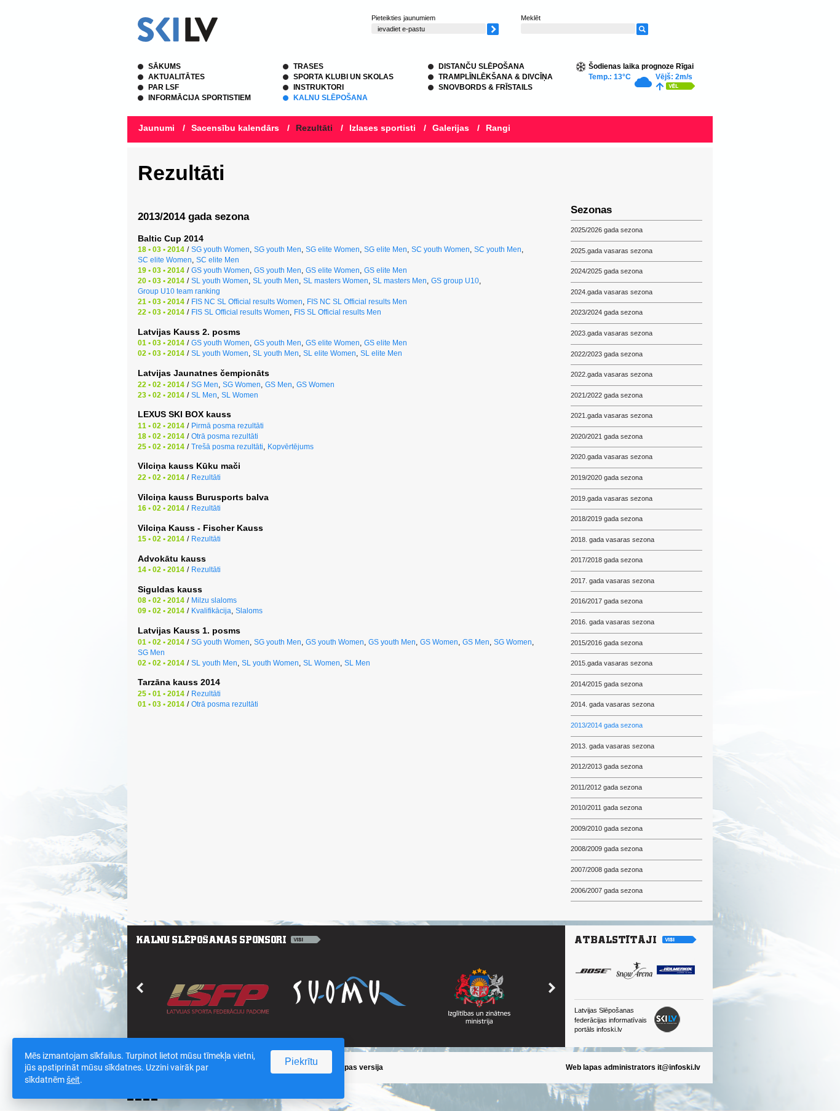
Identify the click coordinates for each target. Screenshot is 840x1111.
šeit (73, 1080)
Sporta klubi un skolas (343, 77)
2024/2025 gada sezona (607, 271)
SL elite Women (329, 353)
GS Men (278, 384)
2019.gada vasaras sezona (611, 498)
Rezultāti (314, 128)
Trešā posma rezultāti (227, 446)
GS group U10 (455, 281)
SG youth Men (277, 249)
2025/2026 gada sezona (607, 230)
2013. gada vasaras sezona (612, 746)
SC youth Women (440, 249)
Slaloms (249, 611)
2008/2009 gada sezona (607, 848)
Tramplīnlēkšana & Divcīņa (495, 77)
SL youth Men (276, 281)
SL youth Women (219, 281)
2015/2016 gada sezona (607, 642)
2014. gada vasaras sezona (612, 704)
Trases (308, 66)
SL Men (204, 395)
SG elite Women (333, 249)
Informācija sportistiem (199, 97)
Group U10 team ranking (179, 291)
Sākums (164, 66)
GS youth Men (277, 270)
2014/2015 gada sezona (607, 684)
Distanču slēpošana (481, 66)
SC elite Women (165, 260)
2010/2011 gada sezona (606, 807)
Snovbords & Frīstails (485, 87)
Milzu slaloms (214, 600)
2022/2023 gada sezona (607, 354)
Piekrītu (301, 1061)
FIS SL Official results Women (240, 312)
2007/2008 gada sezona (607, 869)
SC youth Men (497, 249)
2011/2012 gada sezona (606, 787)
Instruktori (318, 87)
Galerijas (450, 128)
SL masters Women (335, 281)
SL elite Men (381, 353)
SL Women (239, 395)
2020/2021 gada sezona (607, 436)
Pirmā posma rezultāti (227, 426)
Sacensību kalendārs (235, 128)
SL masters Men (400, 281)
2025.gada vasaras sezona (611, 250)
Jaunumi (156, 128)
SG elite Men (385, 249)
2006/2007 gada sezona (607, 890)
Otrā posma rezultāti (224, 436)
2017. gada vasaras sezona (612, 580)
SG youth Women (220, 249)
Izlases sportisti (382, 128)
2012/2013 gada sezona (607, 766)
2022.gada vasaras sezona (611, 374)
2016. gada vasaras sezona (612, 622)
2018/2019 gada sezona (607, 518)
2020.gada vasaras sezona (611, 456)
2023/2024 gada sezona (607, 312)
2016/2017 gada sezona (607, 601)
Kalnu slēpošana (330, 97)
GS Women (315, 384)
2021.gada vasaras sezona (611, 415)
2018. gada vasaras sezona (612, 539)
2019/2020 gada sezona (607, 477)
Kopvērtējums (290, 446)
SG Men (204, 384)
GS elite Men (385, 270)
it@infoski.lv (678, 1067)
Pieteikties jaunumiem (403, 18)
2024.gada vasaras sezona (611, 292)
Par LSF (163, 87)
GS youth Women (220, 270)
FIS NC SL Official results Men (357, 301)
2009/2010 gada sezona (607, 828)
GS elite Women (333, 270)
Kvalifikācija (211, 611)
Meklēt (531, 18)
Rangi (498, 128)
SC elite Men (217, 260)
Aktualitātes (176, 77)
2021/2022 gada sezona (607, 395)
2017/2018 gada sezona (607, 559)
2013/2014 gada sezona (607, 725)
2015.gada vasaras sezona (611, 663)
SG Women (242, 384)
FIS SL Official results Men (337, 312)
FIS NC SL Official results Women (247, 301)
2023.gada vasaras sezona (611, 333)
